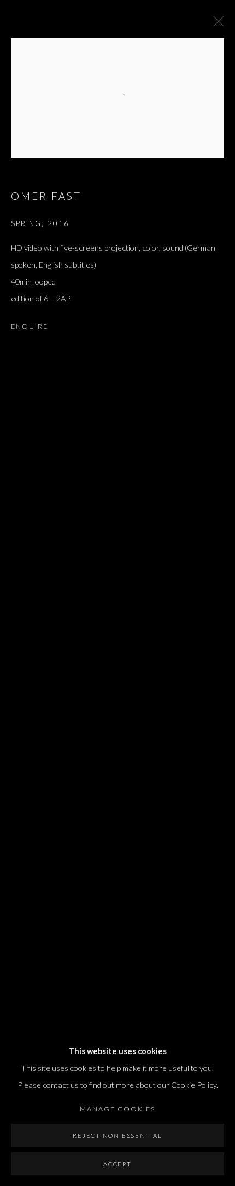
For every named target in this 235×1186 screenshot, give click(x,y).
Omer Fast (46, 196)
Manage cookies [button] (117, 1109)
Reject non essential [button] (117, 1135)
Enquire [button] (29, 326)
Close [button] (216, 24)
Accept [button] (117, 1163)
